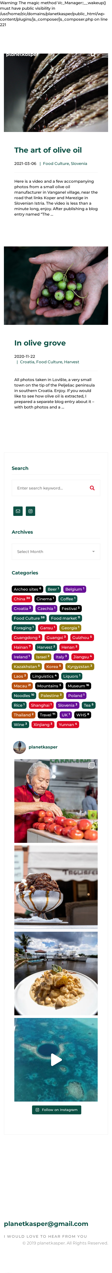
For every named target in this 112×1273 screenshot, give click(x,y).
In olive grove (40, 342)
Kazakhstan (27, 666)
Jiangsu (82, 657)
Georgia (70, 628)
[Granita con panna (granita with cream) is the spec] (56, 887)
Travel (47, 715)
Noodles (24, 695)
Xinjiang (43, 724)
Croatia (27, 361)
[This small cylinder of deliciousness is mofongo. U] (56, 973)
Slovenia (79, 163)
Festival (71, 608)
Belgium (74, 589)
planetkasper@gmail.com (46, 1224)
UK (66, 715)
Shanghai (41, 705)
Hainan (22, 647)
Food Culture (56, 163)
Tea (89, 705)
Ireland (22, 657)
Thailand (23, 715)
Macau (22, 686)
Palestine (51, 695)
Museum (78, 686)
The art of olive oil (48, 150)
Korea (53, 666)
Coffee (67, 599)
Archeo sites (27, 589)
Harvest (71, 361)
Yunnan (68, 724)
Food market (65, 618)
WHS (82, 715)
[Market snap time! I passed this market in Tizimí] (56, 801)
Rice (19, 705)
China (22, 599)
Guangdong (27, 637)
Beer (53, 589)
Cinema (45, 599)
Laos (20, 676)
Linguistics (44, 676)
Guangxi (56, 637)
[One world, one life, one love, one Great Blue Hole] (56, 1060)
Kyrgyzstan (79, 666)
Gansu (47, 628)
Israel (42, 657)
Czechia (46, 608)
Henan (69, 647)
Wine (20, 724)
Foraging (24, 628)
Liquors (71, 676)
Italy (61, 657)
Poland (76, 695)
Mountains (49, 686)
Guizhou (82, 637)
